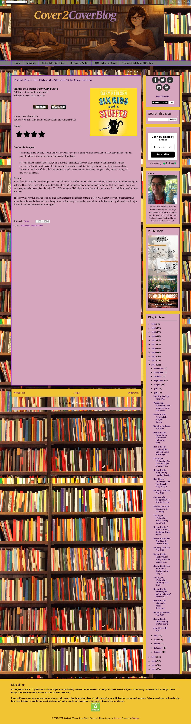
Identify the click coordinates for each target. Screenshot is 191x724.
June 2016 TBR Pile (160, 629)
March (157, 643)
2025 (153, 328)
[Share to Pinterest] (48, 221)
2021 (153, 344)
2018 (153, 356)
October (158, 376)
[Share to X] (42, 221)
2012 (153, 669)
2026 (153, 323)
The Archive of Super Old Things (138, 63)
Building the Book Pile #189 (161, 613)
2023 (153, 336)
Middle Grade (37, 225)
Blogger (135, 718)
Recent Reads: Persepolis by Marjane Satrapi (160, 418)
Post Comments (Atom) (82, 402)
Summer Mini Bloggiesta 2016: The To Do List (161, 500)
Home (17, 63)
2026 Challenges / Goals (105, 63)
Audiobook (25, 225)
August (157, 384)
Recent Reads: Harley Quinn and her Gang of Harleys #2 (162, 592)
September (159, 380)
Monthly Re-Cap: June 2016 (161, 397)
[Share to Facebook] (45, 221)
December (159, 368)
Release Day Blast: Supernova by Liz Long (161, 509)
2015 (153, 656)
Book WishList (162, 96)
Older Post (133, 392)
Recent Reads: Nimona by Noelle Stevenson (159, 604)
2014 (153, 661)
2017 (153, 360)
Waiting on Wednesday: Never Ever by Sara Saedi (160, 519)
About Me (31, 63)
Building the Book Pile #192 (161, 427)
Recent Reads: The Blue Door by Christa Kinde (161, 541)
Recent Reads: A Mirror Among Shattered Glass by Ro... (161, 530)
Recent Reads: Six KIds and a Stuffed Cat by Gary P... (161, 569)
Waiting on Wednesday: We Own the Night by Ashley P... (161, 462)
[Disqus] (76, 268)
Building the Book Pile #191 (161, 492)
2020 (153, 348)
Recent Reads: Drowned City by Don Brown (160, 621)
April (156, 639)
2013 (153, 665)
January (158, 651)
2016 (153, 364)
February (158, 647)
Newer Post (19, 392)
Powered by (155, 163)
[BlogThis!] (39, 221)
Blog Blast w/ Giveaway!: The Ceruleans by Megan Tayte (161, 482)
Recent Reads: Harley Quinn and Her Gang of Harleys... (161, 450)
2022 (153, 340)
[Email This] (37, 221)
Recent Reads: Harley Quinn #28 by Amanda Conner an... (161, 558)
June (156, 392)
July (156, 388)
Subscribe (162, 154)
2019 (153, 352)
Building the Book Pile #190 (161, 549)
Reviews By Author (79, 63)
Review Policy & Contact (53, 63)
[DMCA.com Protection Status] (95, 710)
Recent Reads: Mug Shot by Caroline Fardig (161, 472)
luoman (117, 718)
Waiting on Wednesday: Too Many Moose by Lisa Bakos (161, 406)
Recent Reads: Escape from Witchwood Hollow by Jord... (160, 437)
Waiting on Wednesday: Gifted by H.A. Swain (161, 581)
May (156, 635)
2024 (153, 332)
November (159, 372)
